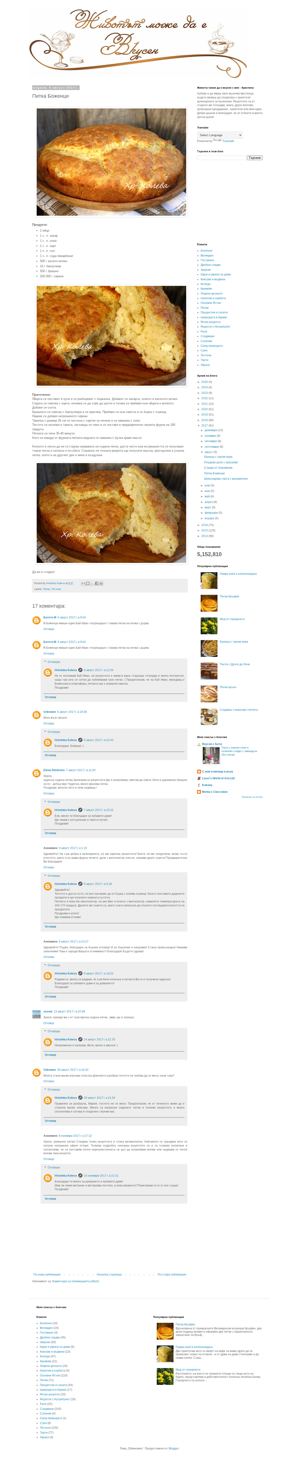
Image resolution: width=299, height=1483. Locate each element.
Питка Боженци (214, 473)
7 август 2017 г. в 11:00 (81, 770)
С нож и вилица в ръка (217, 771)
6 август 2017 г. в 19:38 (72, 712)
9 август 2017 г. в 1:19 (73, 848)
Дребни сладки (211, 265)
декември (211, 430)
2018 (205, 420)
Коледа (205, 284)
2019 (205, 414)
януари (210, 518)
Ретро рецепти (211, 322)
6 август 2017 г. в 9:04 (72, 617)
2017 (205, 425)
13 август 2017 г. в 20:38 (69, 1011)
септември (212, 446)
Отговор (48, 629)
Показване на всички (252, 797)
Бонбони (206, 250)
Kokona (207, 785)
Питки (46, 589)
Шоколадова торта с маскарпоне (226, 478)
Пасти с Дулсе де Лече (235, 664)
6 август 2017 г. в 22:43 (99, 740)
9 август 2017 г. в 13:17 (74, 941)
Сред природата (212, 345)
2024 (205, 387)
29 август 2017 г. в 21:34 (99, 1097)
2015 (205, 530)
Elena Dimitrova (54, 770)
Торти (204, 360)
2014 (205, 536)
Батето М (49, 617)
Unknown (49, 712)
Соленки (206, 341)
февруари (212, 512)
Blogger (173, 1448)
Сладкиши (207, 336)
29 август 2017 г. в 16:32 (73, 1069)
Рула (204, 331)
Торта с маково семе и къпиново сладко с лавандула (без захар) (239, 751)
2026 (205, 382)
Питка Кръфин (229, 596)
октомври (211, 441)
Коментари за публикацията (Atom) (75, 1281)
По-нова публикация (47, 1274)
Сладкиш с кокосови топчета (239, 709)
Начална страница (109, 1274)
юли (208, 485)
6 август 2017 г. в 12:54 (99, 670)
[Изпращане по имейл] (83, 583)
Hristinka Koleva (66, 670)
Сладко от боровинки (218, 467)
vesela (47, 1011)
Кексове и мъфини (213, 279)
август (209, 452)
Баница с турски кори (218, 456)
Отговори (54, 662)
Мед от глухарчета (232, 619)
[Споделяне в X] (92, 583)
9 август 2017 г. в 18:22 (99, 973)
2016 (205, 525)
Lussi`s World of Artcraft (218, 778)
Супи (204, 350)
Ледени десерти (211, 293)
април (209, 502)
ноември (211, 435)
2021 (205, 403)
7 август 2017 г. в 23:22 (99, 810)
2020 (205, 409)
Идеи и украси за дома (216, 274)
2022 (205, 398)
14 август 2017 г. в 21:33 (99, 1039)
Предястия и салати (214, 312)
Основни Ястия (211, 303)
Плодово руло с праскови (221, 462)
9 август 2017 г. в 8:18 (98, 884)
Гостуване (207, 260)
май (207, 496)
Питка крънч (228, 687)
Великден (207, 255)
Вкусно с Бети (212, 744)
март (208, 507)
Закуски (206, 269)
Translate (228, 141)
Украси (205, 365)
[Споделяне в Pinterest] (101, 583)
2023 (205, 393)
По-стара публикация (172, 1274)
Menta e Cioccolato (215, 791)
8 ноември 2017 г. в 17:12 (75, 1135)
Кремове (206, 288)
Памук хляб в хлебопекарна (238, 573)
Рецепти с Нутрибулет (216, 326)
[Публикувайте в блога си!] (87, 583)
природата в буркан (214, 317)
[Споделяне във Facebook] (96, 583)
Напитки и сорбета (213, 298)
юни (208, 491)
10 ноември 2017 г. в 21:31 (101, 1175)
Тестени (56, 589)
